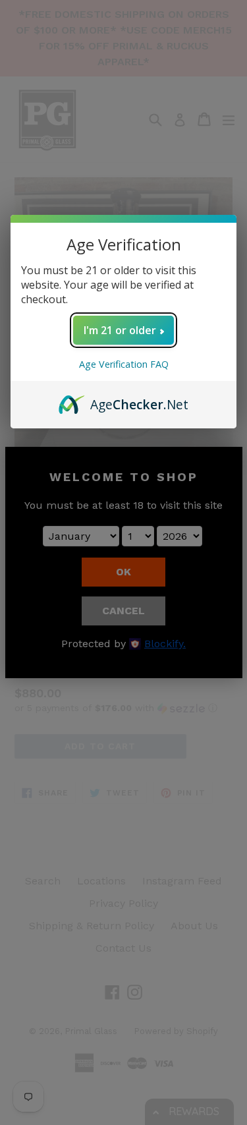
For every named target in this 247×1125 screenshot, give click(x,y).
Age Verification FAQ (124, 364)
